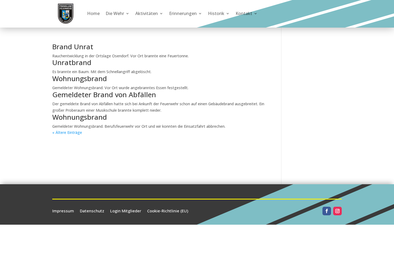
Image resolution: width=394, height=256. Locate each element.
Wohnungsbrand (79, 78)
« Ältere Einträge (67, 132)
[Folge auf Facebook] (326, 211)
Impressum (63, 210)
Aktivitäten (146, 13)
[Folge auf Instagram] (337, 211)
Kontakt (244, 13)
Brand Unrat (72, 46)
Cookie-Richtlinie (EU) (167, 210)
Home (93, 13)
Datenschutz (92, 210)
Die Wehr (115, 13)
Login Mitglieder (125, 210)
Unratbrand (71, 62)
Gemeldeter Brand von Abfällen (104, 94)
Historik (216, 13)
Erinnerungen (183, 13)
